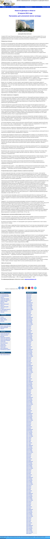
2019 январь (29, 414)
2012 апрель (29, 522)
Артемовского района (5, 349)
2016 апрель (29, 458)
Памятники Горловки (5, 337)
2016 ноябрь (29, 449)
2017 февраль (29, 445)
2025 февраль (29, 317)
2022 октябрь (29, 354)
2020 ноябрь (29, 385)
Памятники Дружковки (5, 339)
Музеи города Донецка (5, 326)
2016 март (28, 460)
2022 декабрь (29, 352)
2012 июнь (28, 520)
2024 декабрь (29, 320)
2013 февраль (29, 509)
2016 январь (29, 462)
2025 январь (29, 318)
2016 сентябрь (29, 452)
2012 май (28, 521)
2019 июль (28, 406)
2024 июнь (28, 328)
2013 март (28, 508)
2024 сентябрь (29, 324)
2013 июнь (28, 504)
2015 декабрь (29, 464)
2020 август (29, 389)
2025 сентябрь (29, 309)
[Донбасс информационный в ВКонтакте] (19, 288)
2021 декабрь (29, 368)
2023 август (29, 341)
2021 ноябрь (29, 369)
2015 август (29, 469)
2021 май (28, 377)
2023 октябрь (29, 338)
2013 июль (28, 502)
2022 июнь (28, 360)
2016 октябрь (29, 450)
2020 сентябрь (29, 388)
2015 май (28, 473)
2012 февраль (29, 525)
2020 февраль (29, 397)
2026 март (28, 301)
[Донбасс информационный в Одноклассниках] (26, 288)
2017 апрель (29, 442)
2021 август (29, 373)
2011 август (29, 533)
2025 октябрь (29, 308)
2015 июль (28, 470)
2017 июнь (28, 440)
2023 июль (28, 342)
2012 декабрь (29, 512)
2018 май (28, 425)
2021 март (28, 380)
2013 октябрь (29, 498)
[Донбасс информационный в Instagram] (32, 288)
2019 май (28, 409)
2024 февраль (29, 333)
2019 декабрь (29, 400)
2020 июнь (28, 392)
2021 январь (29, 382)
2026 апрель (29, 300)
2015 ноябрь (29, 465)
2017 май (28, 441)
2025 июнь (28, 312)
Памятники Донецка (5, 333)
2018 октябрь (29, 418)
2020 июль (28, 390)
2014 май (28, 489)
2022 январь (29, 366)
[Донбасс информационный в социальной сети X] (29, 288)
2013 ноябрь (29, 497)
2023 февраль (29, 349)
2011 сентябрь (29, 532)
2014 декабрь (29, 480)
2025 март (28, 316)
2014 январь (29, 494)
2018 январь (29, 430)
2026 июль (28, 296)
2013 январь (29, 510)
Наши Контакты (28, 6)
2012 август (29, 517)
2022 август (29, 357)
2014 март (28, 492)
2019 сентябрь (29, 404)
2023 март (28, 348)
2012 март (28, 524)
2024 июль (28, 326)
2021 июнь (28, 376)
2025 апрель (29, 314)
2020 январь (29, 398)
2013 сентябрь (29, 500)
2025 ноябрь (29, 306)
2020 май (28, 393)
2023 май (28, 345)
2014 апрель (29, 490)
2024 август (29, 325)
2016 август (29, 453)
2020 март (28, 396)
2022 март (28, 364)
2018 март (28, 428)
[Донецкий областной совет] (25, 31)
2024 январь (29, 334)
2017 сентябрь (29, 436)
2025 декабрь (29, 305)
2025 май (28, 313)
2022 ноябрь (29, 353)
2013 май (28, 505)
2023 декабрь (29, 336)
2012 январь (29, 526)
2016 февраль (29, 461)
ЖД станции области (5, 354)
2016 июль (28, 454)
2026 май (28, 298)
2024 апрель (29, 330)
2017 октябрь (29, 434)
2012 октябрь (29, 514)
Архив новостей (14, 6)
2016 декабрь (29, 448)
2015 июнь (28, 472)
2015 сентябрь (29, 468)
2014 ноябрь (29, 481)
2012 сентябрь (29, 516)
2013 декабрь (29, 496)
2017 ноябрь (29, 433)
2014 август (29, 485)
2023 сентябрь (29, 340)
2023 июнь (28, 344)
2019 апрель (29, 410)
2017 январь (29, 446)
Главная (4, 6)
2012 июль (28, 518)
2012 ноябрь (29, 513)
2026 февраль (29, 302)
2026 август (29, 294)
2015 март (28, 476)
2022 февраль (29, 365)
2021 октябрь (29, 370)
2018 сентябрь (29, 420)
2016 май (28, 457)
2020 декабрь (29, 384)
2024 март (28, 332)
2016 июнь (28, 456)
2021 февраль (29, 381)
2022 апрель (29, 362)
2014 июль (28, 486)
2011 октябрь (29, 530)
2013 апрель (29, 506)
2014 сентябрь (29, 484)
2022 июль (28, 358)
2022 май (28, 361)
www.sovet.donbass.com (30, 279)
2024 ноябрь (29, 321)
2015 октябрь (29, 466)
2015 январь (29, 478)
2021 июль (28, 374)
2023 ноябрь (29, 337)
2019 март (28, 412)
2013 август (29, 501)
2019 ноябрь (29, 401)
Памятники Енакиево (5, 340)
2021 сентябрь (29, 372)
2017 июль (28, 438)
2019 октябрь (29, 402)
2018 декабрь (29, 416)
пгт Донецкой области (5, 309)
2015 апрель (29, 474)
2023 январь (29, 350)
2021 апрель (29, 378)
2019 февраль (29, 413)
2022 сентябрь (29, 356)
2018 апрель (29, 426)
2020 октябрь (29, 386)
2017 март (28, 444)
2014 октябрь (29, 482)
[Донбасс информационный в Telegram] (35, 288)
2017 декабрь (29, 432)
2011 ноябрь (29, 529)
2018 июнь (28, 424)
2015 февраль (29, 477)
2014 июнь (28, 488)
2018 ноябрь (29, 417)
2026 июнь (28, 297)
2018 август (29, 421)
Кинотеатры (3, 318)
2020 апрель (29, 394)
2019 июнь (28, 408)
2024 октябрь (29, 322)
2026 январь (29, 304)
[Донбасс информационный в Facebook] (22, 288)
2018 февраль (29, 429)
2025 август (29, 310)
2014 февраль (29, 493)
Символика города (4, 298)
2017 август (29, 437)
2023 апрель (29, 346)
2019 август (29, 405)
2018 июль (28, 422)
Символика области (4, 300)
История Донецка (4, 294)
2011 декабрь (29, 528)
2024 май (28, 329)
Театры (2, 317)
